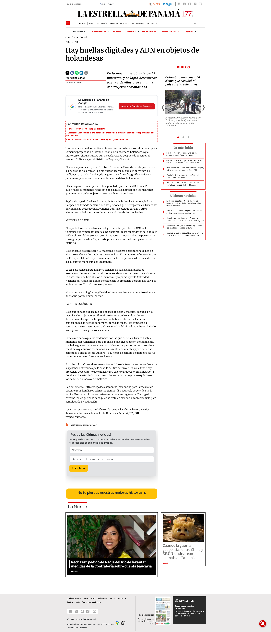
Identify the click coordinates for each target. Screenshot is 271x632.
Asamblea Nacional (170, 32)
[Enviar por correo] (86, 72)
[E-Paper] (154, 4)
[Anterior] (163, 107)
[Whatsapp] (77, 72)
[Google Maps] (117, 623)
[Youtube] (200, 4)
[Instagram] (195, 4)
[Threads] (179, 4)
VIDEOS (183, 67)
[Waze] (123, 623)
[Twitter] (67, 72)
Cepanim (189, 32)
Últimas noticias (183, 196)
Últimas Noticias (98, 32)
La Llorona (116, 32)
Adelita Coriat (77, 77)
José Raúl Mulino (148, 32)
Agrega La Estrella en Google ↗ (136, 106)
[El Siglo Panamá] (167, 4)
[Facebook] (189, 4)
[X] (184, 4)
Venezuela (131, 32)
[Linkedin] (81, 72)
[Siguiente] (203, 107)
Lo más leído (183, 148)
